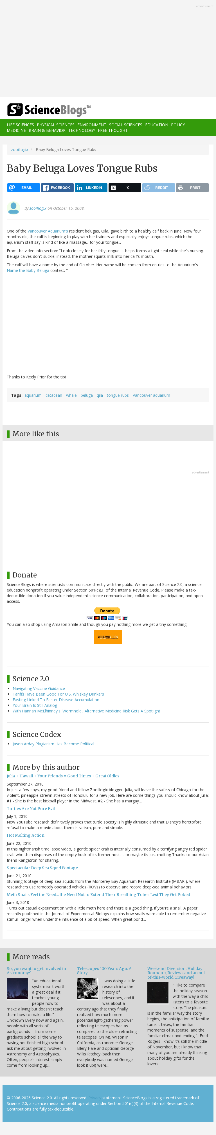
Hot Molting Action (25, 835)
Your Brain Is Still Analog (35, 705)
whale (71, 395)
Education (156, 124)
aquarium (33, 395)
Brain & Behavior (47, 130)
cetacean (54, 395)
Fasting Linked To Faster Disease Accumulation (56, 699)
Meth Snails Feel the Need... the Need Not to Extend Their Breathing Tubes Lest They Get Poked (98, 894)
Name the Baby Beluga (28, 270)
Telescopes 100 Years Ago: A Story (104, 970)
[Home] (40, 110)
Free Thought (113, 130)
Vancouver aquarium (151, 395)
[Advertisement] (108, 49)
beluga (87, 395)
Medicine (16, 130)
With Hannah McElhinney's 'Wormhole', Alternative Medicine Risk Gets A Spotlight (86, 711)
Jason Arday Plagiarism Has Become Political (53, 743)
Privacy (94, 1097)
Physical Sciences (56, 124)
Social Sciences (125, 124)
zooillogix (19, 149)
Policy (178, 124)
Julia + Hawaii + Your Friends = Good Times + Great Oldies (63, 776)
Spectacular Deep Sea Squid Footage (42, 867)
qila (100, 395)
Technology (81, 130)
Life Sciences (20, 124)
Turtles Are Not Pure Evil (31, 808)
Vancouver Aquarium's (48, 231)
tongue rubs (118, 395)
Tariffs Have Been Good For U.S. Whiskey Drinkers (58, 694)
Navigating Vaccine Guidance (39, 688)
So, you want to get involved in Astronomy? (36, 970)
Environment (91, 124)
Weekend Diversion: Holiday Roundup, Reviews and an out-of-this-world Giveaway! (177, 973)
